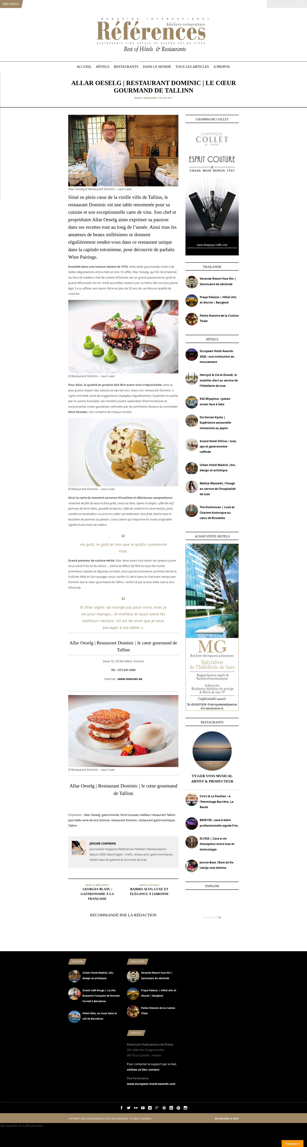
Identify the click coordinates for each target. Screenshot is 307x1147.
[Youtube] (143, 1109)
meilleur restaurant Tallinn (157, 815)
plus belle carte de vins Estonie (88, 820)
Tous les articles (192, 67)
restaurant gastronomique (157, 820)
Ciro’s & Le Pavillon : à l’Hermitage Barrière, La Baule (216, 801)
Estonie (138, 97)
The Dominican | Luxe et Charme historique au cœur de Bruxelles (217, 512)
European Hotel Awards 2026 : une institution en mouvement (217, 356)
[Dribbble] (164, 1109)
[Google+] (157, 1109)
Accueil (84, 67)
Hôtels (102, 67)
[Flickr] (136, 1109)
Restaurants (126, 67)
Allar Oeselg (92, 815)
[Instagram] (185, 1109)
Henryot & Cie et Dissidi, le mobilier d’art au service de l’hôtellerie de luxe (219, 380)
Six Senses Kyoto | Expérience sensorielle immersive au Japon (215, 422)
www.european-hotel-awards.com (151, 1084)
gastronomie (110, 815)
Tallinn (72, 825)
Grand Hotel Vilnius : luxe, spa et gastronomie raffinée (218, 446)
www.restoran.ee (130, 679)
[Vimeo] (150, 1109)
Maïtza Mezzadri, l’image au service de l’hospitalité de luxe (218, 488)
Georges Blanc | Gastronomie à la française (97, 893)
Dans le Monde (157, 67)
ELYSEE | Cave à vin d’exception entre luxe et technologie (217, 844)
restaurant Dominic (124, 820)
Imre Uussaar (129, 815)
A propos (221, 67)
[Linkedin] (171, 1109)
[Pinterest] (178, 1109)
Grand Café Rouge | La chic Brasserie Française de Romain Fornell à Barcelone (101, 996)
